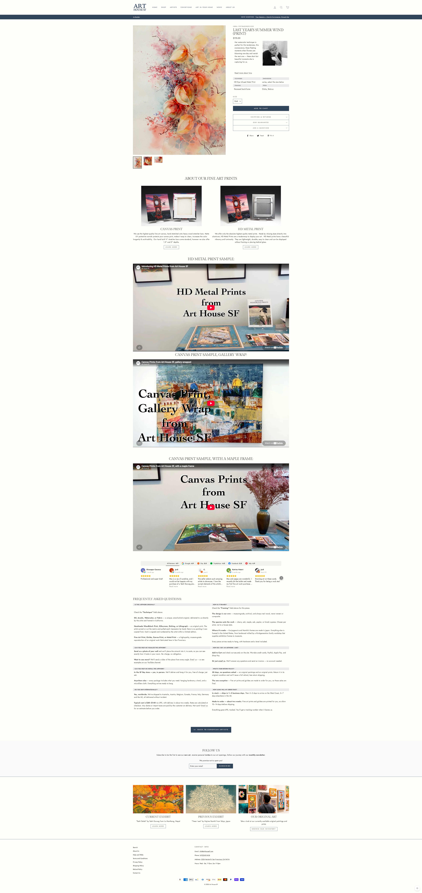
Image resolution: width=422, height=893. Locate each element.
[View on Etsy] (200, 570)
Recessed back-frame (242, 89)
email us (221, 661)
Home (154, 7)
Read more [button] (173, 586)
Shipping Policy (138, 866)
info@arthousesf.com (206, 851)
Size (235, 97)
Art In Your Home (204, 7)
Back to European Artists (212, 730)
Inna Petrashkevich (243, 26)
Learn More (211, 826)
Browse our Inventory (264, 829)
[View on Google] (143, 570)
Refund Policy (137, 869)
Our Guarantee (261, 122)
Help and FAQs (138, 855)
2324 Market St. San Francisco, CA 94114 (215, 859)
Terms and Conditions (140, 858)
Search (135, 847)
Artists (173, 7)
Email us (193, 659)
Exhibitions (186, 7)
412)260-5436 (205, 855)
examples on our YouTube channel (147, 662)
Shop (163, 7)
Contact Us (136, 873)
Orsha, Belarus (268, 89)
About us (230, 7)
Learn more (171, 247)
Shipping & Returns (261, 117)
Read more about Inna (243, 73)
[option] (211, 17)
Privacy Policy (137, 862)
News (219, 7)
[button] (140, 578)
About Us (136, 851)
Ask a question (261, 128)
